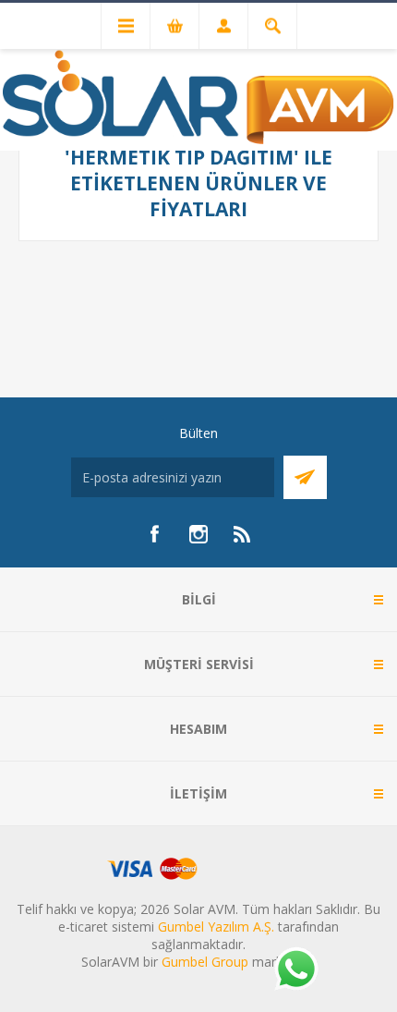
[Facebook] (154, 534)
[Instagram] (198, 534)
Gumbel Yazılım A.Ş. (216, 926)
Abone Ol (305, 477)
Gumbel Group (205, 961)
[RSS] (243, 534)
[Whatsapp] (295, 970)
